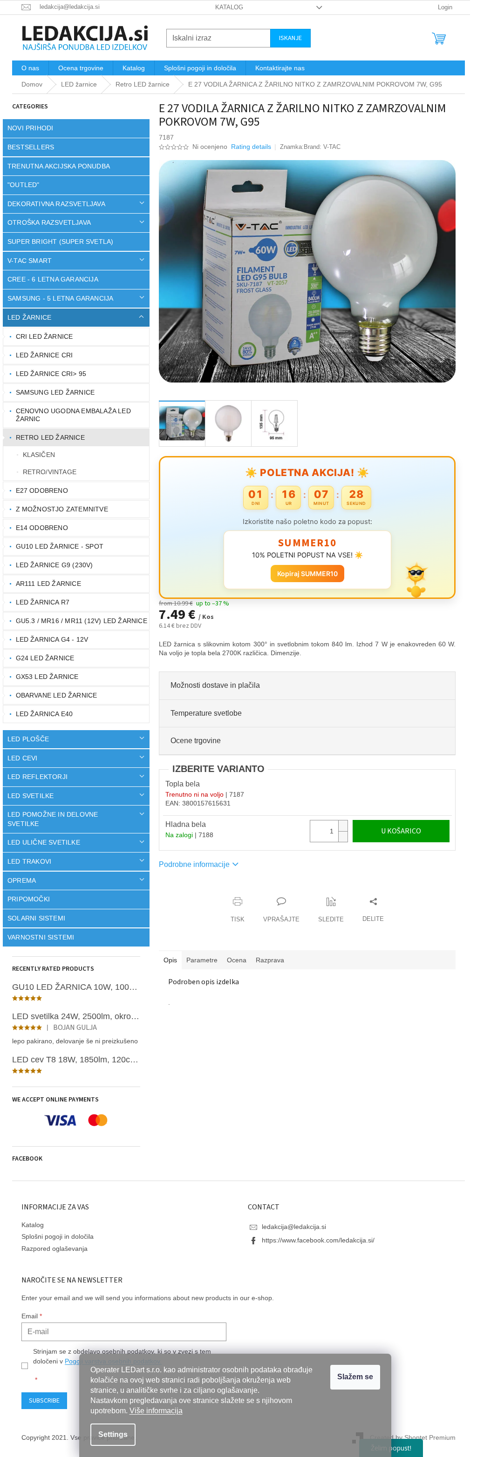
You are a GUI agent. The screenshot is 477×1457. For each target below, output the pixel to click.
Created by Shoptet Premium (409, 1437)
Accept (355, 1377)
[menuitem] (27, 67)
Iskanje (287, 38)
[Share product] (370, 910)
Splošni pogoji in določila (54, 1236)
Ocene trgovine (192, 741)
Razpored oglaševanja (51, 1248)
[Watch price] (328, 910)
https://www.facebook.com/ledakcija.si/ (315, 1240)
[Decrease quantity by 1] (339, 836)
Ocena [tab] (233, 960)
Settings (113, 1434)
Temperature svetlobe (202, 713)
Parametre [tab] (198, 960)
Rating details (248, 146)
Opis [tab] (167, 960)
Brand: (318, 146)
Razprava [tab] (266, 960)
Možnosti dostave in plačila (212, 685)
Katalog (225, 7)
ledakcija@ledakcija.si (291, 1226)
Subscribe (41, 1400)
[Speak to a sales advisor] (278, 910)
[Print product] (234, 910)
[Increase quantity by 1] (339, 825)
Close (209, 891)
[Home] (28, 84)
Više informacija (156, 1411)
